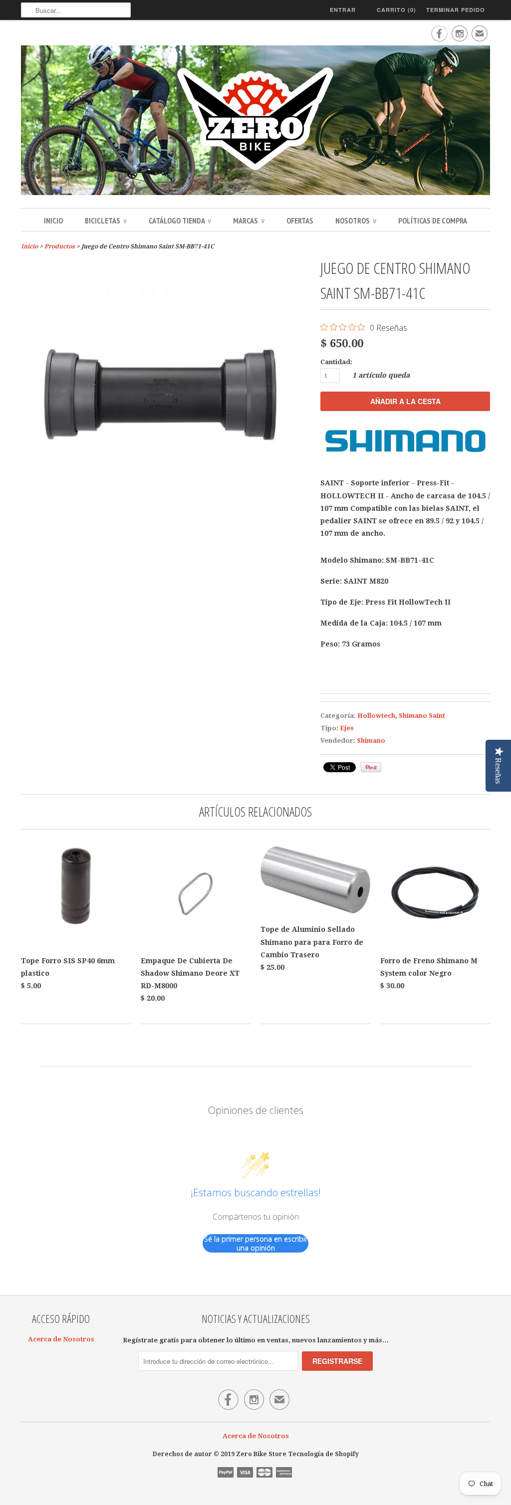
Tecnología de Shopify (323, 1454)
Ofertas (299, 220)
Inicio (53, 220)
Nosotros (355, 220)
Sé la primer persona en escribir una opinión (255, 1243)
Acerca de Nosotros (61, 1339)
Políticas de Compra (432, 220)
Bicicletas (106, 220)
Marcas (248, 220)
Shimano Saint (422, 715)
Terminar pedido (455, 9)
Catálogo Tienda (180, 220)
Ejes (347, 728)
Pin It (371, 767)
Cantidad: (336, 362)
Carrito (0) (396, 9)
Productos (59, 246)
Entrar (343, 9)
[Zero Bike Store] (255, 121)
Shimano (371, 740)
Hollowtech (376, 715)
